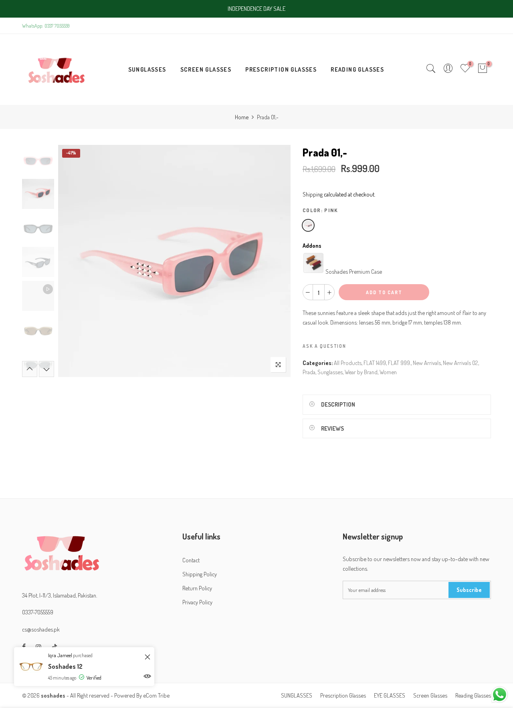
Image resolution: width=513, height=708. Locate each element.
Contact (191, 560)
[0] (482, 69)
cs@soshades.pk (41, 629)
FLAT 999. (399, 362)
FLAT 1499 (375, 362)
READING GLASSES (357, 69)
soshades (53, 695)
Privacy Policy (197, 602)
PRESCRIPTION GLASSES (281, 69)
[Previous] (71, 261)
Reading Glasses (473, 695)
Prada (309, 371)
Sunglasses (330, 371)
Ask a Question (324, 346)
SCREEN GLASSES (206, 69)
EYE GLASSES (389, 695)
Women (388, 371)
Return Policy (197, 588)
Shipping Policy (199, 574)
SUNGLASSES (147, 69)
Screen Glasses (430, 695)
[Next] (278, 261)
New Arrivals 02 (460, 362)
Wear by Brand (361, 371)
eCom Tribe (156, 695)
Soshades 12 (65, 666)
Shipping (313, 194)
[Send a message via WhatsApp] (499, 694)
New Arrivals (427, 362)
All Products (348, 362)
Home (241, 116)
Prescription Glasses (343, 695)
